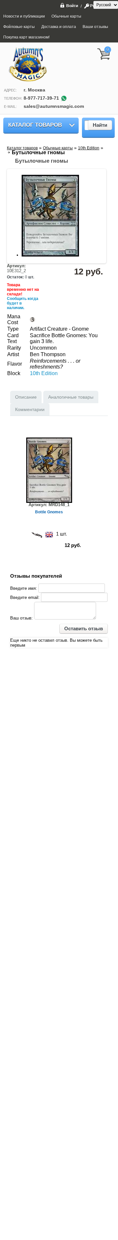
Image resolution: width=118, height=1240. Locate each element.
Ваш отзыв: (21, 618)
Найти (100, 125)
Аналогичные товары (70, 397)
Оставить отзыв (83, 628)
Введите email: (25, 597)
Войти (72, 6)
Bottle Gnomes (49, 512)
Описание (26, 397)
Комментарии (30, 409)
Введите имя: (23, 588)
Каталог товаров (35, 125)
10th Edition (44, 373)
